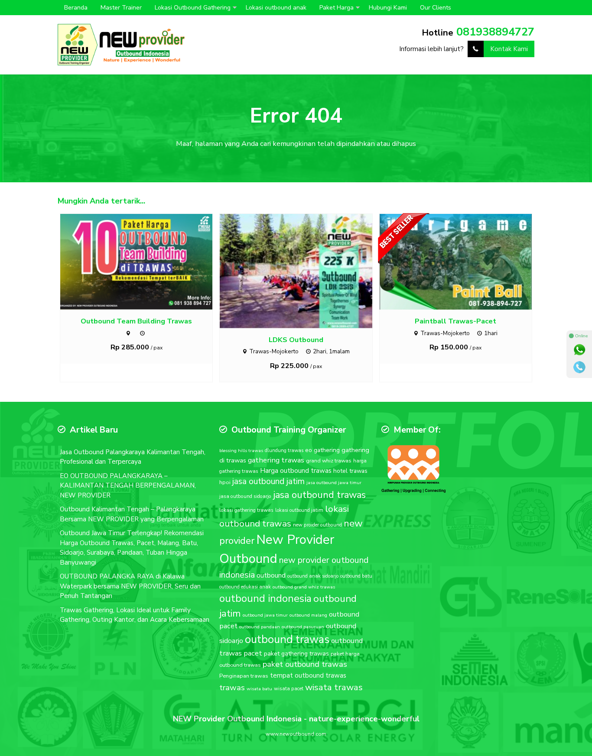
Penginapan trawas (243, 676)
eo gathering (322, 450)
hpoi (225, 482)
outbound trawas (287, 639)
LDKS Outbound (296, 340)
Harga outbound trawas (296, 470)
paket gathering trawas (296, 653)
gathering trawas (276, 460)
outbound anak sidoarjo (312, 576)
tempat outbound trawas (308, 675)
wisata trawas (334, 687)
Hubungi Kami (388, 7)
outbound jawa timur (265, 615)
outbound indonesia (265, 598)
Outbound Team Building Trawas (136, 321)
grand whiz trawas (328, 460)
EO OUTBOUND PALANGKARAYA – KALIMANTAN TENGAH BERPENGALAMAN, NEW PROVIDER (128, 486)
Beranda (76, 7)
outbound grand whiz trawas (304, 587)
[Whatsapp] (579, 349)
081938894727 (495, 31)
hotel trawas (350, 471)
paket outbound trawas (305, 664)
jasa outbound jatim (268, 481)
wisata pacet (288, 688)
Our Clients (435, 7)
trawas (232, 687)
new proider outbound (317, 524)
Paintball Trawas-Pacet (455, 321)
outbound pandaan (259, 627)
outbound (271, 575)
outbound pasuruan (303, 627)
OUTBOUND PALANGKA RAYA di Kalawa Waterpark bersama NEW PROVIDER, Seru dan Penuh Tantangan (130, 586)
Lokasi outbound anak (276, 7)
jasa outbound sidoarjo (245, 496)
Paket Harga (336, 7)
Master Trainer (121, 7)
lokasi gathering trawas (246, 510)
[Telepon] (579, 367)
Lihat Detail (144, 261)
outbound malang (308, 615)
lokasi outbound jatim (299, 510)
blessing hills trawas (241, 450)
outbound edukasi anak (245, 587)
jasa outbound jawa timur (333, 482)
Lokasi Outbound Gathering (193, 7)
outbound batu (356, 576)
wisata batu (259, 688)
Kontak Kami (509, 49)
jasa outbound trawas (319, 494)
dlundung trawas (284, 450)
